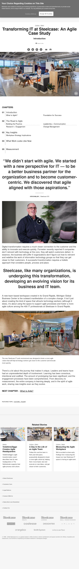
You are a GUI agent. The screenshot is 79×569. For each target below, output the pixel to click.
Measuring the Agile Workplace (65, 448)
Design (5, 444)
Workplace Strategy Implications (18, 135)
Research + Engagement (15, 126)
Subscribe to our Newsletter (11, 502)
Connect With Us (8, 496)
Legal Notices (7, 490)
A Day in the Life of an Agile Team (38, 448)
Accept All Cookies (46, 14)
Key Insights (11, 132)
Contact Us (6, 508)
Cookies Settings (30, 14)
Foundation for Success (52, 115)
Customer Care (7, 484)
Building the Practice (14, 123)
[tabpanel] (39, 74)
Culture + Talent (39, 25)
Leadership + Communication (54, 123)
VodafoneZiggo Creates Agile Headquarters (10, 449)
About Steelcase (8, 478)
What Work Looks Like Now (18, 140)
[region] (39, 9)
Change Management (51, 126)
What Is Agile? (11, 115)
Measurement (12, 149)
